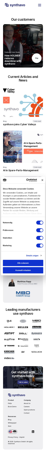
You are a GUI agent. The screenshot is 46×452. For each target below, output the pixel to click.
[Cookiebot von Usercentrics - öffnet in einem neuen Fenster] (27, 180)
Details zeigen (32, 256)
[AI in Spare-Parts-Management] (23, 151)
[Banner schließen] (42, 180)
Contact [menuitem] (26, 413)
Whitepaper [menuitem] (12, 423)
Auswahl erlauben (23, 270)
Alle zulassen (23, 263)
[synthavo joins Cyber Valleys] (23, 105)
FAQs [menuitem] (10, 403)
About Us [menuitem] (27, 403)
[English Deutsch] (12, 432)
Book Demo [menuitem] (12, 407)
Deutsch (14, 431)
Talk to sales (23, 382)
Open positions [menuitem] (29, 410)
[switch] (39, 230)
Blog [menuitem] (9, 420)
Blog (5, 121)
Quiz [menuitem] (9, 426)
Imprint (22, 437)
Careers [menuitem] (27, 407)
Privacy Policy (13, 437)
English (10, 431)
